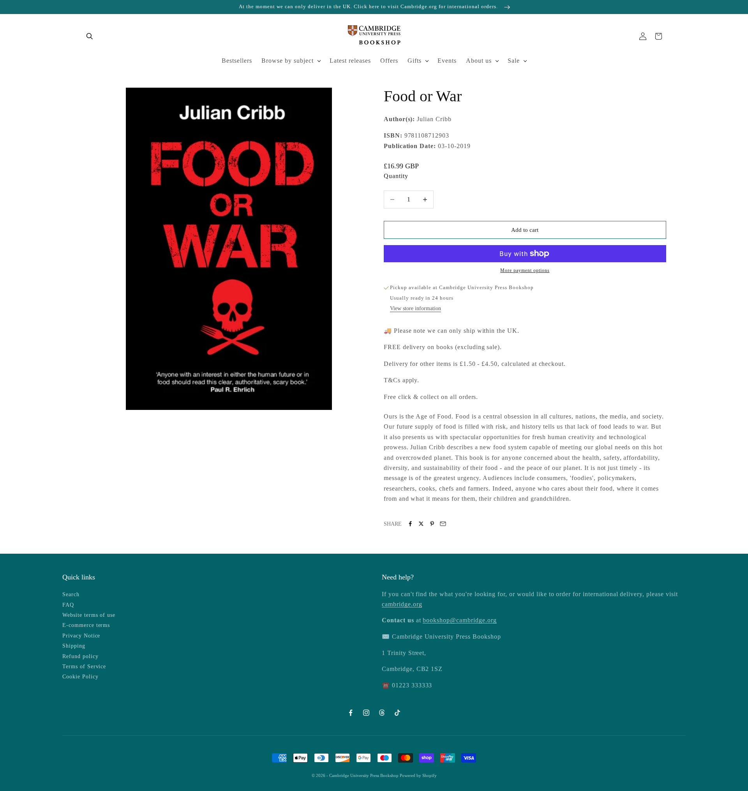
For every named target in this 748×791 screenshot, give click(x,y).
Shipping (73, 646)
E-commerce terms (86, 625)
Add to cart (524, 230)
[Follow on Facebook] (351, 713)
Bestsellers (237, 60)
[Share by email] (443, 524)
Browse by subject (287, 60)
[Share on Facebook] (410, 524)
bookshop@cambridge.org (459, 620)
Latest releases (350, 60)
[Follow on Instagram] (366, 713)
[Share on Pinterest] (432, 524)
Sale (514, 60)
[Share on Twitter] (421, 524)
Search (70, 594)
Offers (389, 60)
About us (479, 60)
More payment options (524, 270)
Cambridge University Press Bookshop (364, 775)
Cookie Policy (80, 677)
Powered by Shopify (418, 775)
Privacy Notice (81, 636)
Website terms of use (88, 615)
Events (447, 60)
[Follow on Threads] (382, 713)
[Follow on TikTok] (397, 713)
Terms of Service (84, 666)
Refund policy (80, 656)
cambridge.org (402, 604)
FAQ (68, 605)
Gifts (415, 60)
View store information (415, 308)
